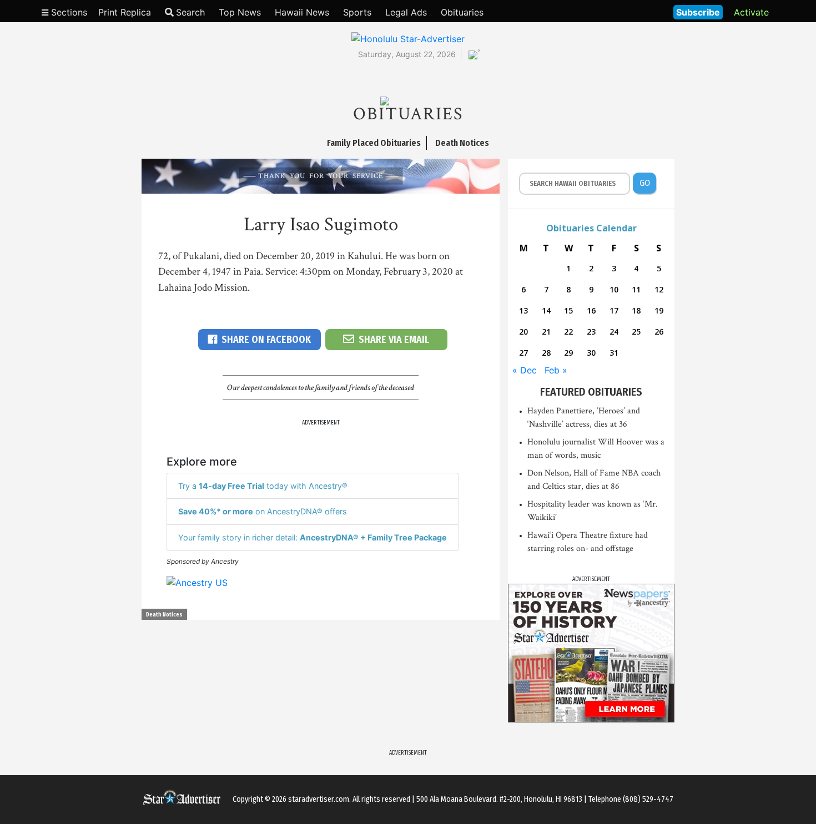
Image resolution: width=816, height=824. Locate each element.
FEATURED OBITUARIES (591, 391)
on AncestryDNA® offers (262, 511)
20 (523, 331)
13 (523, 310)
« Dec (524, 370)
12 (658, 289)
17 (614, 310)
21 (546, 331)
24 (614, 331)
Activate (751, 12)
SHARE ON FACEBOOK (266, 339)
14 (546, 310)
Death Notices (164, 614)
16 (591, 310)
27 (523, 352)
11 (636, 289)
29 (568, 352)
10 (614, 289)
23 (591, 331)
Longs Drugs (632, 11)
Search (190, 12)
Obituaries (462, 12)
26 (658, 331)
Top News (240, 12)
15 (568, 310)
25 (636, 331)
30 (591, 352)
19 (658, 310)
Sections (67, 12)
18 (636, 310)
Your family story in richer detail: (312, 537)
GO (644, 183)
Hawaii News (302, 12)
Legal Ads (406, 12)
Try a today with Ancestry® (262, 486)
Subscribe (698, 12)
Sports (357, 12)
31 (614, 352)
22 (568, 331)
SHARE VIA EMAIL (394, 339)
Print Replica (124, 12)
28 (546, 352)
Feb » (556, 370)
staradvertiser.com (318, 799)
